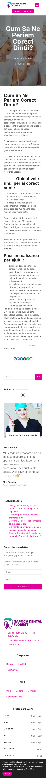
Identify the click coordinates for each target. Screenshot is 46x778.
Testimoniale (12, 670)
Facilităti (22, 664)
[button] (37, 5)
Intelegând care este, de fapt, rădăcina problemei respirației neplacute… (23, 508)
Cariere (19, 690)
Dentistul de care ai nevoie (23, 435)
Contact (32, 690)
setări (30, 769)
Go (38, 377)
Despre (9, 664)
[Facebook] (23, 395)
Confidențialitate (14, 696)
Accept (7, 774)
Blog (8, 690)
